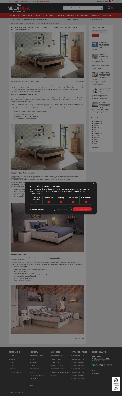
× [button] (93, 184)
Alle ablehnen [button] (62, 209)
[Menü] (119, 378)
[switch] (116, 389)
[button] (37, 209)
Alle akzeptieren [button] (82, 209)
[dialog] (61, 198)
